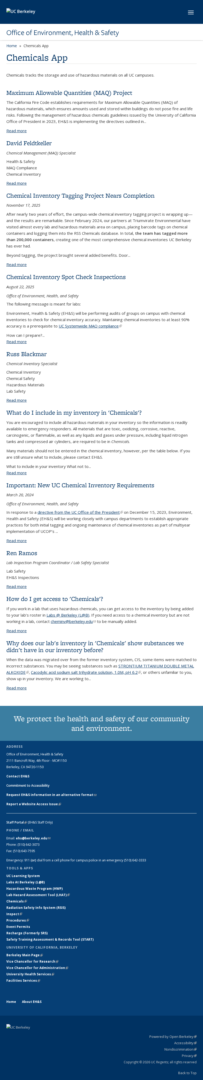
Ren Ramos (21, 553)
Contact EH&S (17, 776)
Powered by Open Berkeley (173, 1036)
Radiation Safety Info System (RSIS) (36, 907)
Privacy (189, 1055)
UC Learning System (23, 876)
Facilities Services (23, 980)
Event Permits (18, 926)
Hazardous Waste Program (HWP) (34, 888)
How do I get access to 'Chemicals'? (54, 599)
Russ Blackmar (26, 354)
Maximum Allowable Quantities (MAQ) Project (69, 92)
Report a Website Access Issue (33, 804)
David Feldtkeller (29, 143)
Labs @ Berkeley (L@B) (68, 615)
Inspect (14, 914)
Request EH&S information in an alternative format (51, 795)
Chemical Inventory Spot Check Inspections (66, 277)
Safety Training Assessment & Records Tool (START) (50, 939)
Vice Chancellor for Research (32, 961)
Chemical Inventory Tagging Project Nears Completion (80, 195)
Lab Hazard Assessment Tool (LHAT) (38, 895)
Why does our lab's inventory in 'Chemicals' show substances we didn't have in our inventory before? (95, 646)
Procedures (17, 920)
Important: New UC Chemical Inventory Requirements (80, 485)
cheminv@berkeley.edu (73, 621)
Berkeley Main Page (24, 955)
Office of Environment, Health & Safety (62, 32)
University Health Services (30, 974)
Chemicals (16, 901)
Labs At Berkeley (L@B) (25, 882)
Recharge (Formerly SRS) (27, 933)
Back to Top (187, 1072)
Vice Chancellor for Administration (37, 968)
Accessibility (185, 1043)
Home (11, 45)
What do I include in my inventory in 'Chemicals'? (74, 412)
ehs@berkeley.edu (33, 838)
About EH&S (31, 1001)
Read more (16, 130)
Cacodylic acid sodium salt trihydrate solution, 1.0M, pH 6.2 (86, 672)
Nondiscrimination (180, 1049)
